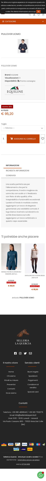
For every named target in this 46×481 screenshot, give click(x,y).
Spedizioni (33, 376)
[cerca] (30, 15)
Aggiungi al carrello (25, 138)
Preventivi (11, 384)
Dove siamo (11, 393)
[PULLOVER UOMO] (23, 52)
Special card (33, 392)
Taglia (3, 124)
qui (34, 12)
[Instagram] (20, 354)
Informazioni (12, 165)
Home (11, 371)
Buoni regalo (33, 371)
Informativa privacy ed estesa (29, 460)
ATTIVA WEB (26, 464)
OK (38, 12)
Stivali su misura (11, 380)
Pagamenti (33, 380)
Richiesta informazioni (17, 170)
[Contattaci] (43, 15)
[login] (34, 15)
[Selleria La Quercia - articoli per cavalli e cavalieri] (11, 17)
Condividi (11, 175)
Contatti (11, 388)
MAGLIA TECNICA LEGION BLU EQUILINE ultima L (11, 273)
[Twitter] (25, 354)
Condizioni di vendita (33, 386)
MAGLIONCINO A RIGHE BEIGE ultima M (35, 276)
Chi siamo (11, 376)
